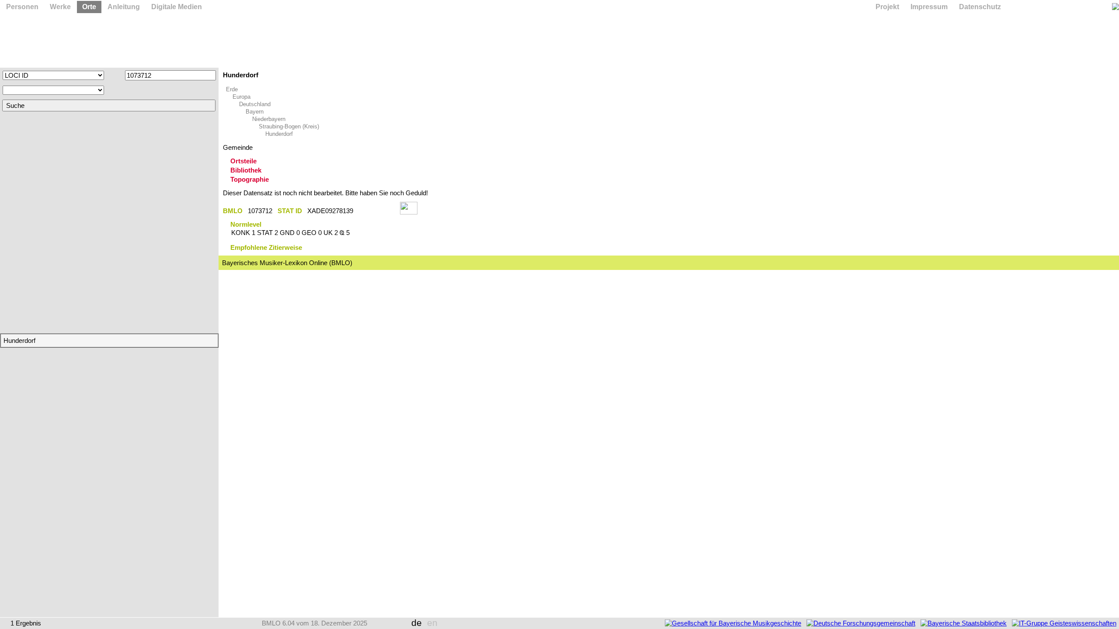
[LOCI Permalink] (376, 210)
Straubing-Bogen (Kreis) (289, 126)
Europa (241, 96)
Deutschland (255, 104)
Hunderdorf (279, 134)
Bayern (255, 111)
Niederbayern (268, 119)
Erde (232, 89)
